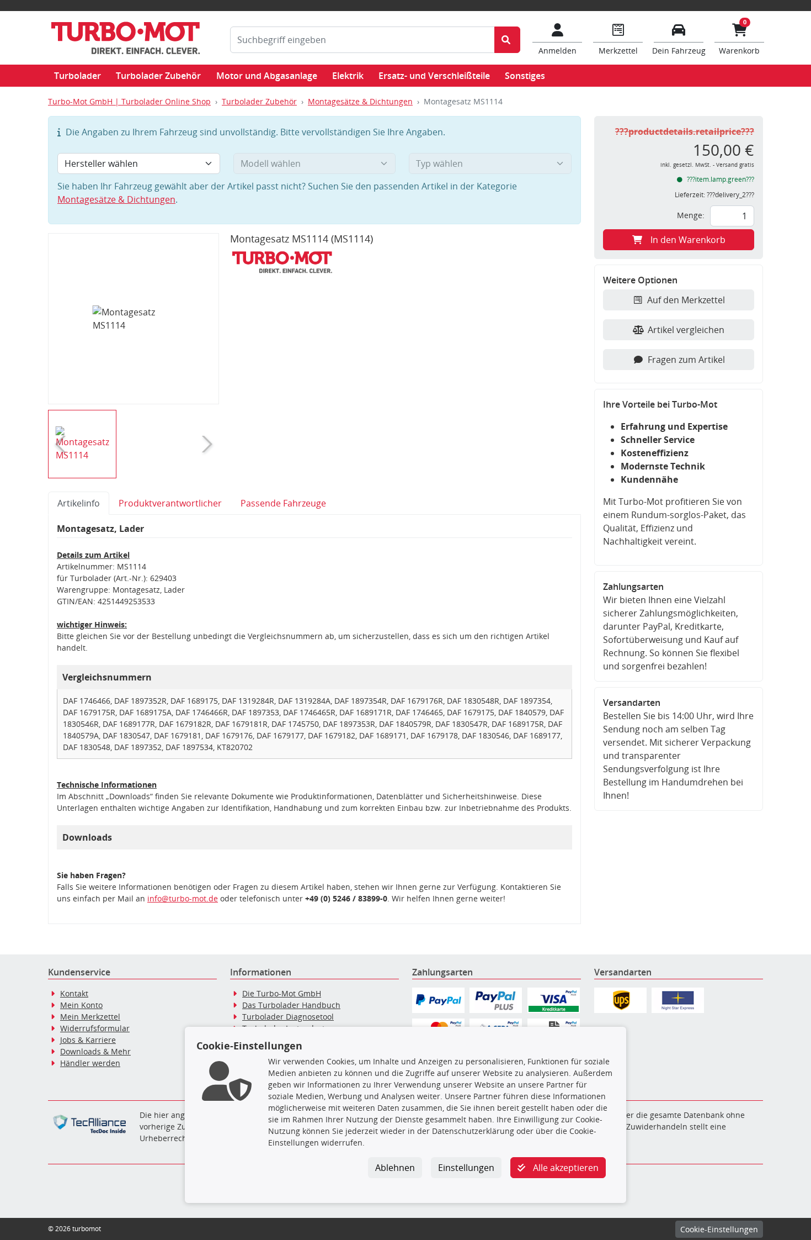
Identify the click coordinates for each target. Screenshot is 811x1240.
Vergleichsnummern (107, 677)
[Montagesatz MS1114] (134, 318)
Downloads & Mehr (95, 1051)
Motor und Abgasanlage (266, 76)
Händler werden (90, 1063)
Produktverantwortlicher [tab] (170, 503)
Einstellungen (466, 1168)
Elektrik (348, 76)
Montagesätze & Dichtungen (360, 101)
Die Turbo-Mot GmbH (281, 993)
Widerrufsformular (95, 1028)
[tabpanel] (314, 719)
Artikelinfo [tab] (78, 503)
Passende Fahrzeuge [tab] (283, 503)
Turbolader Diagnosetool (288, 1016)
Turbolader (77, 76)
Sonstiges (525, 76)
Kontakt (74, 993)
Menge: (691, 215)
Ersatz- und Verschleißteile (434, 76)
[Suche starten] (507, 40)
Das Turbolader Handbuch (291, 1005)
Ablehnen (395, 1168)
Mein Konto (81, 1005)
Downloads (87, 837)
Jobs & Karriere (88, 1040)
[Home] (125, 37)
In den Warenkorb (687, 240)
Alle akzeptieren (565, 1168)
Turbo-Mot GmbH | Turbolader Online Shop (129, 101)
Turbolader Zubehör (158, 76)
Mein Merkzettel (90, 1016)
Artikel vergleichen (686, 330)
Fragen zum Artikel (686, 359)
